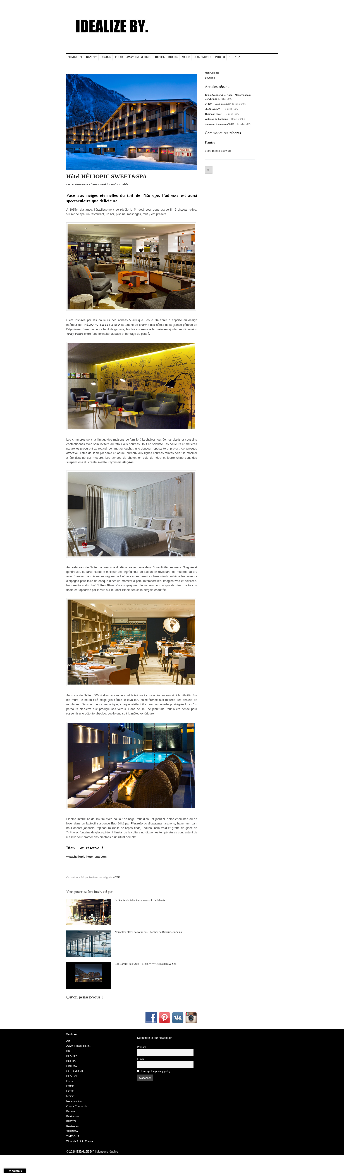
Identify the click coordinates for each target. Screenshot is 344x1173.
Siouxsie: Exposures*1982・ (220, 124)
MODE (186, 57)
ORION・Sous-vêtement (218, 104)
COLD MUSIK (203, 57)
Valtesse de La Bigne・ (217, 119)
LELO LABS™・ (214, 109)
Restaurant (72, 1126)
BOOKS (173, 57)
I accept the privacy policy (156, 1071)
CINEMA (71, 1066)
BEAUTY (91, 57)
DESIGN (106, 57)
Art (68, 1040)
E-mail (140, 1059)
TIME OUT (75, 57)
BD (68, 1050)
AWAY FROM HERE (138, 57)
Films (69, 1081)
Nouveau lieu (74, 1101)
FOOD (119, 57)
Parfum (70, 1111)
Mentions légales (107, 1151)
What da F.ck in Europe (79, 1141)
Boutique (210, 77)
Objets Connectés (76, 1106)
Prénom (141, 1047)
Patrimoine (72, 1116)
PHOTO (220, 57)
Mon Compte (212, 72)
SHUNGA (235, 57)
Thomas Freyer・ (214, 114)
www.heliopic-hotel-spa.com (86, 856)
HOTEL (160, 57)
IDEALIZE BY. (85, 1151)
